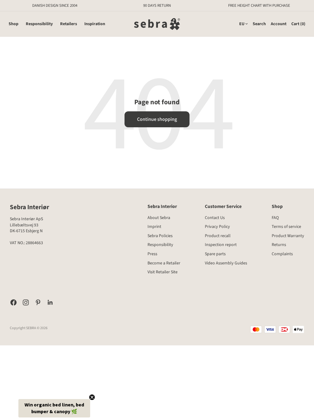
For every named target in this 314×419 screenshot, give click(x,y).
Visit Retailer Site (162, 272)
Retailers (68, 24)
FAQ (275, 218)
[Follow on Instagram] (25, 302)
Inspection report (221, 245)
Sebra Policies (160, 236)
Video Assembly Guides (226, 263)
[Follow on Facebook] (13, 302)
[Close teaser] (92, 397)
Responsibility (39, 24)
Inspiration (94, 24)
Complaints (282, 254)
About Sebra (158, 218)
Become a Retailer (163, 263)
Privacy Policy (217, 227)
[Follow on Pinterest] (38, 302)
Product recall (218, 236)
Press (152, 254)
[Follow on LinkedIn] (50, 302)
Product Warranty (288, 236)
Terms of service (286, 227)
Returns (279, 245)
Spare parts (215, 254)
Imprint (154, 227)
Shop (13, 24)
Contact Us (215, 218)
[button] (54, 408)
